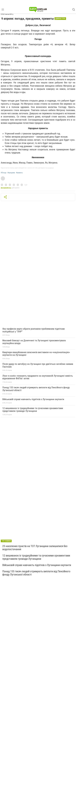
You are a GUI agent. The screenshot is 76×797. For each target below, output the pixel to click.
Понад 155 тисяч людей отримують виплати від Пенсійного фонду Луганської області (36, 389)
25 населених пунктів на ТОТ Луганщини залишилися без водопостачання (34, 547)
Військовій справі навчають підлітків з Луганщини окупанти (33, 399)
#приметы (19, 173)
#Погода (3, 173)
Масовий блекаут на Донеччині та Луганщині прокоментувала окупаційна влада (34, 342)
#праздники (11, 173)
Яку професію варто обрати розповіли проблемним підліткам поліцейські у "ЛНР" (33, 330)
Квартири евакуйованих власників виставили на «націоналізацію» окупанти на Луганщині (36, 353)
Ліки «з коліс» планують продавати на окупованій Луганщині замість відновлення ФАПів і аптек (37, 377)
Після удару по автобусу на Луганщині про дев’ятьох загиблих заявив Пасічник (37, 365)
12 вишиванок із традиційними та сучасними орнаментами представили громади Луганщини (32, 409)
